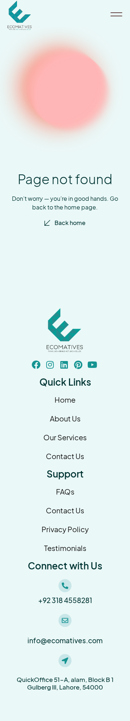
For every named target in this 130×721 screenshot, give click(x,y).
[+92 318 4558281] (65, 585)
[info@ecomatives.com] (65, 620)
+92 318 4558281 (65, 601)
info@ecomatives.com (65, 641)
